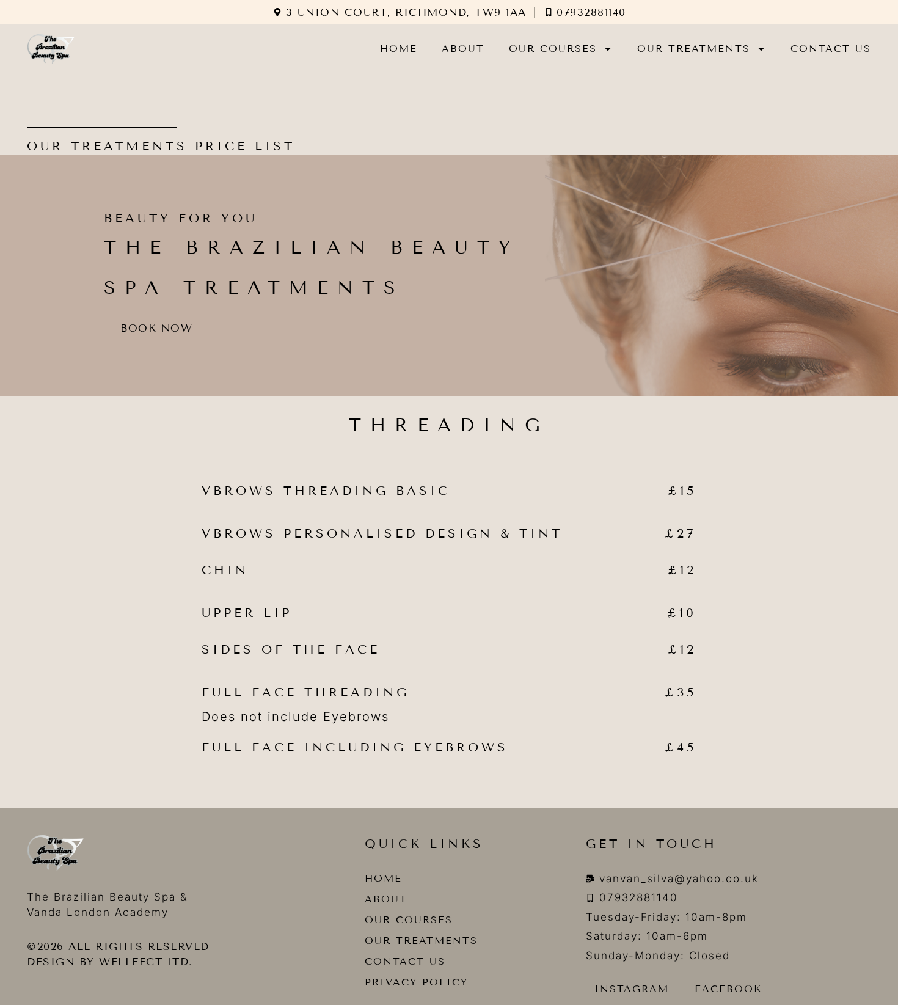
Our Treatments (693, 48)
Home (398, 48)
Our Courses (553, 48)
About (463, 48)
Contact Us (830, 48)
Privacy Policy (416, 982)
